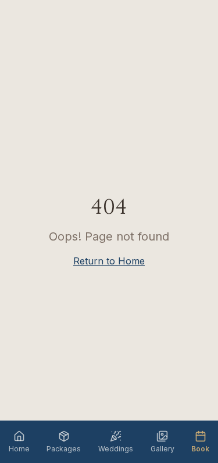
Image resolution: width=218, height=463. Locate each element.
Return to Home (109, 261)
